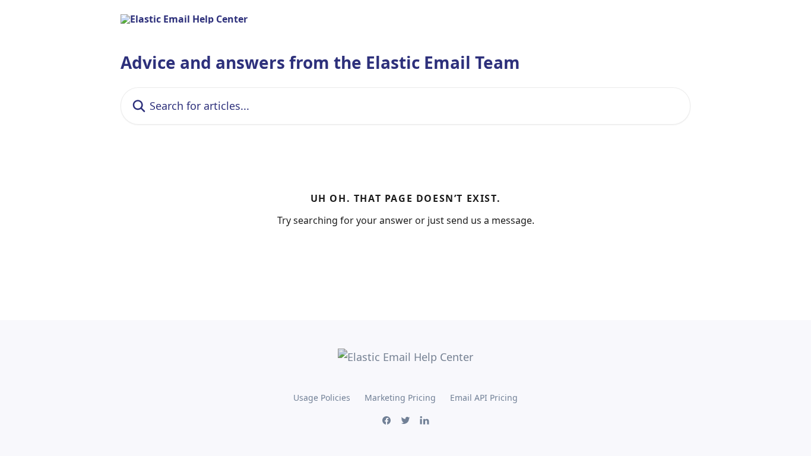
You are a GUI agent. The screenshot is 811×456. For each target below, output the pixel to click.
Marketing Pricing (400, 397)
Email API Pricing (484, 397)
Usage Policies (321, 397)
